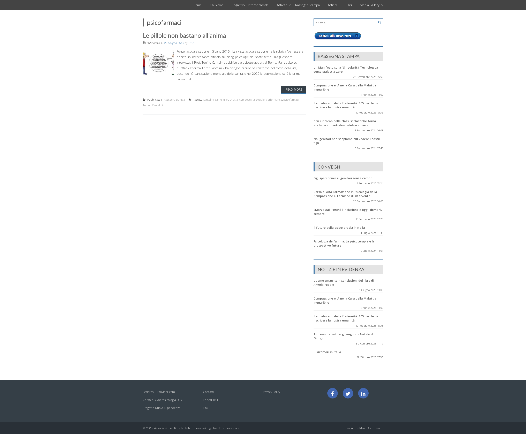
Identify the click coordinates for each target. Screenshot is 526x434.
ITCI (190, 43)
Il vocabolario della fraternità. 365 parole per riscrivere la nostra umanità (347, 105)
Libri (349, 5)
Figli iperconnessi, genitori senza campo (343, 178)
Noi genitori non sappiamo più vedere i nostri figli (347, 141)
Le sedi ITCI (210, 400)
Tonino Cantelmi (153, 105)
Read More (293, 89)
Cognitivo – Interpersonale (250, 5)
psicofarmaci (291, 99)
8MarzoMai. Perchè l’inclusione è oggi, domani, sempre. (348, 212)
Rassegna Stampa (307, 5)
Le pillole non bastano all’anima (184, 35)
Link (205, 408)
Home (197, 5)
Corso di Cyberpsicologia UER (162, 400)
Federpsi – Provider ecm (159, 392)
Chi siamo (217, 5)
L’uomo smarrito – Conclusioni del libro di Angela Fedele (344, 283)
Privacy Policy (271, 392)
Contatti (208, 392)
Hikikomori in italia (327, 352)
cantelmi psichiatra (226, 99)
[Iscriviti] (338, 39)
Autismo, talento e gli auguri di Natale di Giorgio (344, 336)
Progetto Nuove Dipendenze (161, 408)
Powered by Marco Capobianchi (363, 428)
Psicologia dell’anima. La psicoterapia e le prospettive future (344, 243)
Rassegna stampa (174, 99)
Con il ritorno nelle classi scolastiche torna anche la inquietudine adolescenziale (345, 123)
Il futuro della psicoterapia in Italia (339, 228)
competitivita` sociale (252, 99)
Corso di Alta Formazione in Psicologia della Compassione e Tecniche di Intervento (345, 194)
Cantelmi (208, 99)
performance (274, 99)
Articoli (333, 5)
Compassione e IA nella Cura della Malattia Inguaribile (345, 87)
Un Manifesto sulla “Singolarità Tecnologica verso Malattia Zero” (346, 69)
